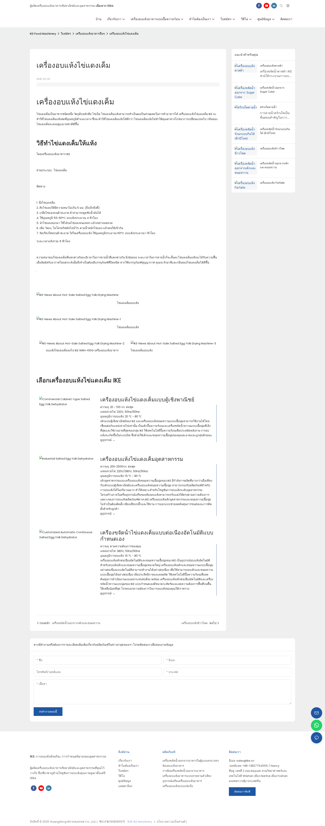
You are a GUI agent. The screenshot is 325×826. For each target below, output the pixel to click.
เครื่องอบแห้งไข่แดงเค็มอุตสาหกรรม (141, 459)
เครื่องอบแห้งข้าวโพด (272, 148)
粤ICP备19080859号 (112, 822)
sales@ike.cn (245, 761)
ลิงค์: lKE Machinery (140, 822)
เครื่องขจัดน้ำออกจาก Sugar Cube (272, 89)
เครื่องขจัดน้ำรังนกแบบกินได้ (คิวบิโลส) (275, 131)
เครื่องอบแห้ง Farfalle (272, 182)
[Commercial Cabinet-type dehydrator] (67, 402)
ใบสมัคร (66, 34)
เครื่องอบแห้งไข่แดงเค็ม (124, 34)
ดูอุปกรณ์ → (107, 440)
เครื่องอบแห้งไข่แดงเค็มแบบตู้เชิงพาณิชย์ (147, 399)
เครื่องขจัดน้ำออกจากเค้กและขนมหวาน (274, 165)
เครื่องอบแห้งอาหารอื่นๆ (90, 34)
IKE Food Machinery (43, 34)
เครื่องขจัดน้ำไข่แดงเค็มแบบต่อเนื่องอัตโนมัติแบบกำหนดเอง (156, 536)
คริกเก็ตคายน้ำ (268, 107)
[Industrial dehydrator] (67, 458)
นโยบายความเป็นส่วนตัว (171, 822)
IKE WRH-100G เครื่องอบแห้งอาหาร (96, 350)
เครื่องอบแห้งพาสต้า (271, 65)
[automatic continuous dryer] (67, 535)
